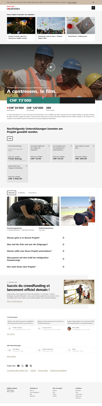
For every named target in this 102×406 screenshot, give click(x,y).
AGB (77, 392)
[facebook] (18, 365)
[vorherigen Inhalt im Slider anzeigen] (93, 224)
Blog (31, 394)
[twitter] (22, 365)
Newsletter (32, 396)
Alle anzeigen (11, 334)
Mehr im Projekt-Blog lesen (15, 301)
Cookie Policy (79, 394)
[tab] (10, 138)
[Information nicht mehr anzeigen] (93, 2)
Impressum (78, 398)
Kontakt (55, 396)
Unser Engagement (34, 392)
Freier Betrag (15, 159)
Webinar (55, 390)
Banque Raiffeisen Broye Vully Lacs (38, 88)
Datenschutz (79, 396)
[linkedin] (26, 365)
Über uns (32, 390)
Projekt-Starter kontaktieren (58, 370)
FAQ (54, 392)
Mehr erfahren (72, 2)
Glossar (54, 394)
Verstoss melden (43, 370)
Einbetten (33, 370)
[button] (93, 8)
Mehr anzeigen (11, 356)
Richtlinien (78, 390)
